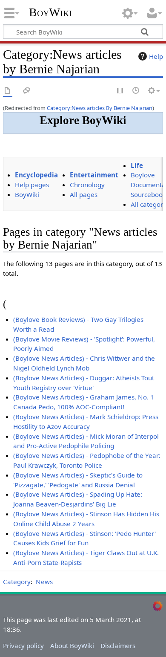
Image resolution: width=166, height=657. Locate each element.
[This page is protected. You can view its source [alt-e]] (120, 91)
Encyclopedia (36, 175)
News (44, 581)
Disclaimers (117, 645)
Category (17, 581)
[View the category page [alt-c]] (7, 91)
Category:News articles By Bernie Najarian (99, 108)
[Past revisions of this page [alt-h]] (136, 91)
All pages (83, 194)
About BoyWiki (72, 645)
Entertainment (94, 175)
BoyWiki (50, 12)
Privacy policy (23, 645)
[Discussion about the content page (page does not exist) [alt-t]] (26, 91)
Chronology (87, 184)
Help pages (32, 184)
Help (156, 56)
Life (137, 165)
